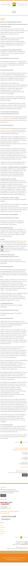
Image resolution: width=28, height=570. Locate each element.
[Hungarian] (10, 502)
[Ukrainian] (8, 504)
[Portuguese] (2, 504)
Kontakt (24, 474)
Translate (9, 508)
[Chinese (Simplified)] (1, 502)
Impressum (2, 531)
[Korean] (1, 504)
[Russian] (4, 504)
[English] (2, 502)
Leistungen (2, 527)
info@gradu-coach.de (23, 470)
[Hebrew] (8, 502)
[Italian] (11, 502)
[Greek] (7, 502)
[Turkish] (7, 504)
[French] (4, 502)
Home (1, 525)
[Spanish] (5, 504)
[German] (5, 502)
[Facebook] (14, 552)
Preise (1, 529)
